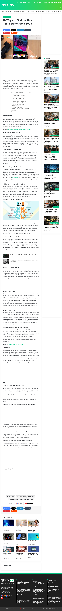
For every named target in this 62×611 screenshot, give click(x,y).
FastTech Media (24, 608)
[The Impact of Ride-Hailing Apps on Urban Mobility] (21, 523)
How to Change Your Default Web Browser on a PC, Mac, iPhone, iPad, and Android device (8, 555)
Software (8, 17)
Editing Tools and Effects (19, 102)
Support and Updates (18, 105)
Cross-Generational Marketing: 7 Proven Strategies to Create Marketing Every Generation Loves (51, 157)
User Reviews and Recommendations (22, 108)
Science (34, 2)
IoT (42, 2)
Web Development (46, 11)
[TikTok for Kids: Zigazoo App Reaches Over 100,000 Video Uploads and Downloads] (33, 523)
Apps (4, 17)
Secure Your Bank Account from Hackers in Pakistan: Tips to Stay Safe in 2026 (51, 71)
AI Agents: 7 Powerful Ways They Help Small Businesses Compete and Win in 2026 (51, 140)
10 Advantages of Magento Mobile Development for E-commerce (20, 555)
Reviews (25, 2)
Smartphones (53, 2)
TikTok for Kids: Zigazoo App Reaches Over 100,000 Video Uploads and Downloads (33, 528)
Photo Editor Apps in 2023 (27, 499)
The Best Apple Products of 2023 (16, 344)
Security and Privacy (18, 107)
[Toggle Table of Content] (29, 92)
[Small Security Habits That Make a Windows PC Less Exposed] (6, 256)
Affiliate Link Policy (52, 608)
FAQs (13, 111)
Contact (40, 608)
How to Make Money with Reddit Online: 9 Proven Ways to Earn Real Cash (50, 211)
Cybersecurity (31, 11)
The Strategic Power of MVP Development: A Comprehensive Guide (24, 260)
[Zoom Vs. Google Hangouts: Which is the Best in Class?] (21, 536)
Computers (47, 2)
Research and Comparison (19, 95)
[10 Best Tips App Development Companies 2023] (8, 523)
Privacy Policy (45, 608)
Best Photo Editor (21, 496)
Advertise (59, 608)
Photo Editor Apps (13, 499)
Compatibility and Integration (20, 98)
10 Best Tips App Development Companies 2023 (8, 528)
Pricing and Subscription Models (21, 99)
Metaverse (38, 11)
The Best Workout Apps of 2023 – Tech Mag (15, 567)
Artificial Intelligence (15, 11)
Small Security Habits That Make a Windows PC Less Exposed (23, 254)
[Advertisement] (21, 69)
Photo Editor (31, 496)
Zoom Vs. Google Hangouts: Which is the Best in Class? (20, 542)
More (59, 2)
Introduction (14, 94)
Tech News (19, 2)
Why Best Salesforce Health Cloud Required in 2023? (33, 554)
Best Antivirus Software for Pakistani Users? (8, 541)
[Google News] (18, 503)
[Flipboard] (29, 503)
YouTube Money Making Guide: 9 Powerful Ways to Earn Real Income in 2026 (51, 227)
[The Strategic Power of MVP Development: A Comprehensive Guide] (6, 261)
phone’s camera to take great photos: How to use (19, 129)
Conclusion (14, 110)
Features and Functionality (20, 97)
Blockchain (24, 11)
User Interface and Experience (20, 101)
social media (15, 177)
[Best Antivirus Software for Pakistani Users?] (8, 536)
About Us (7, 11)
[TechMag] (8, 5)
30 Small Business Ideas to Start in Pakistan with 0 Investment (51, 123)
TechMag (5, 26)
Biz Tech (39, 2)
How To (30, 2)
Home (3, 11)
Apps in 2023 (11, 496)
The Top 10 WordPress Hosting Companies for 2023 (33, 542)
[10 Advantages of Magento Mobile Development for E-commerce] (21, 549)
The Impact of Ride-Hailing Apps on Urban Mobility (20, 528)
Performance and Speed (19, 104)
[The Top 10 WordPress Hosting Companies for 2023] (33, 536)
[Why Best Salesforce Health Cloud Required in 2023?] (33, 549)
